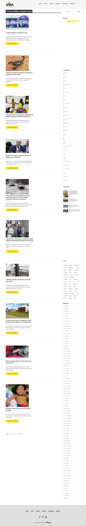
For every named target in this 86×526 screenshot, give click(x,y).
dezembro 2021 (65, 445)
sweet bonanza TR (66, 165)
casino (64, 99)
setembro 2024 (65, 363)
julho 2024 (65, 368)
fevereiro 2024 (65, 380)
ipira (70, 279)
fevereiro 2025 (65, 350)
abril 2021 (64, 465)
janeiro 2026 (65, 323)
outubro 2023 (65, 390)
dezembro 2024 (65, 355)
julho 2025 (65, 338)
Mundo (64, 134)
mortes (70, 286)
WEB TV (45, 3)
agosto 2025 (65, 336)
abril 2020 (64, 488)
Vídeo (64, 172)
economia (76, 272)
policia (65, 291)
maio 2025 (65, 343)
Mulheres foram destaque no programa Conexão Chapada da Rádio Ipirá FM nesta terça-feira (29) (19, 239)
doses (70, 272)
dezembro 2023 (65, 385)
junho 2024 (65, 370)
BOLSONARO (76, 265)
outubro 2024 (65, 360)
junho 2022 (65, 430)
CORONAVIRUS (71, 267)
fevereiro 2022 (65, 440)
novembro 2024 (65, 358)
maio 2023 (65, 403)
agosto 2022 (65, 425)
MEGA (70, 284)
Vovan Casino (65, 176)
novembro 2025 (65, 328)
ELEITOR (71, 274)
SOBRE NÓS (72, 3)
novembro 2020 (65, 478)
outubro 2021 (65, 450)
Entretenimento (66, 118)
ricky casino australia (67, 161)
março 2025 (65, 348)
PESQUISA (76, 288)
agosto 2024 (65, 365)
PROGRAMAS (65, 3)
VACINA (75, 295)
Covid (77, 267)
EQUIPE (40, 3)
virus (75, 298)
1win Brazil (65, 76)
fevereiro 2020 (65, 493)
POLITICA (70, 291)
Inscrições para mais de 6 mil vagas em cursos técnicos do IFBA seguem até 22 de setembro (18, 321)
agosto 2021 (65, 455)
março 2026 (65, 318)
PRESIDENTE (72, 293)
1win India (65, 80)
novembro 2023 (65, 388)
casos (65, 267)
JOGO (65, 281)
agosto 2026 (65, 306)
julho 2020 (65, 485)
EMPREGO (77, 274)
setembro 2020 (65, 483)
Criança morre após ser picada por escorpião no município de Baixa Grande (19, 73)
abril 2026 (64, 316)
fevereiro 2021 (65, 470)
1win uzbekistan (66, 92)
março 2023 (65, 408)
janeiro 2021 (65, 473)
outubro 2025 (65, 331)
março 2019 (65, 498)
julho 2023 (65, 398)
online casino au (66, 149)
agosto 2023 (65, 395)
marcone (8, 34)
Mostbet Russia (65, 130)
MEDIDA (65, 284)
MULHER (65, 288)
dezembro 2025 (65, 326)
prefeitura (66, 293)
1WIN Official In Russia (67, 84)
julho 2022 (65, 428)
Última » (21, 434)
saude (70, 295)
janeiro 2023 (65, 413)
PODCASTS (58, 3)
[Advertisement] (71, 46)
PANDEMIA (71, 288)
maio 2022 (65, 433)
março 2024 (65, 378)
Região (64, 157)
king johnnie (65, 126)
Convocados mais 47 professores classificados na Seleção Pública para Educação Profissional (19, 115)
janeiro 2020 (65, 495)
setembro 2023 (65, 393)
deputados (70, 269)
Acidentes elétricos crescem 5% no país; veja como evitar (18, 280)
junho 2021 (65, 460)
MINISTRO (75, 284)
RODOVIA (65, 295)
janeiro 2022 (65, 443)
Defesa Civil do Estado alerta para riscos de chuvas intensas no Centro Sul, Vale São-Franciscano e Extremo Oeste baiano (18, 197)
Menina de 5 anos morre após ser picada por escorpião (18, 409)
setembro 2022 (65, 423)
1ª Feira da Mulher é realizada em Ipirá (16, 33)
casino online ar (66, 111)
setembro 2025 (65, 333)
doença (65, 272)
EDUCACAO (66, 274)
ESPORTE (65, 277)
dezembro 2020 (65, 475)
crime (65, 269)
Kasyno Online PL (66, 122)
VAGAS (65, 298)
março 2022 (65, 438)
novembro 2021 (65, 448)
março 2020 (65, 490)
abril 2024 (64, 375)
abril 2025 (64, 346)
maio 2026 (65, 313)
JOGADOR (75, 279)
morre (65, 286)
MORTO (75, 286)
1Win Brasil (65, 72)
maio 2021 (65, 463)
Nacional (64, 142)
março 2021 (65, 468)
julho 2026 (65, 308)
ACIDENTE (65, 265)
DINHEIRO (76, 269)
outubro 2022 (65, 420)
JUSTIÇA (69, 281)
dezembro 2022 (65, 415)
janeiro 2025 (65, 353)
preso (78, 293)
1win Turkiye (65, 88)
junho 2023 (65, 400)
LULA (74, 281)
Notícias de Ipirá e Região (67, 145)
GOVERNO (65, 279)
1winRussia (65, 95)
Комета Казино (66, 180)
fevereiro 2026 (65, 321)
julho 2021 (65, 458)
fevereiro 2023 (65, 410)
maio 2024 (65, 373)
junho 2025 (65, 341)
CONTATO (51, 3)
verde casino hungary (67, 168)
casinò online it (65, 115)
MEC (78, 281)
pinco (64, 153)
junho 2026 (65, 311)
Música (64, 138)
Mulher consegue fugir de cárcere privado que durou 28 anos (18, 362)
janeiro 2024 (65, 383)
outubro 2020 (65, 480)
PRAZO (75, 291)
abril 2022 (64, 435)
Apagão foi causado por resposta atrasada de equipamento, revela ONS (18, 156)
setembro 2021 (65, 453)
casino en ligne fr (66, 103)
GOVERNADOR (71, 277)
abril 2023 (64, 405)
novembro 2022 (65, 418)
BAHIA (71, 265)
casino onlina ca (66, 107)
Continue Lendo (12, 43)
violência (70, 298)
